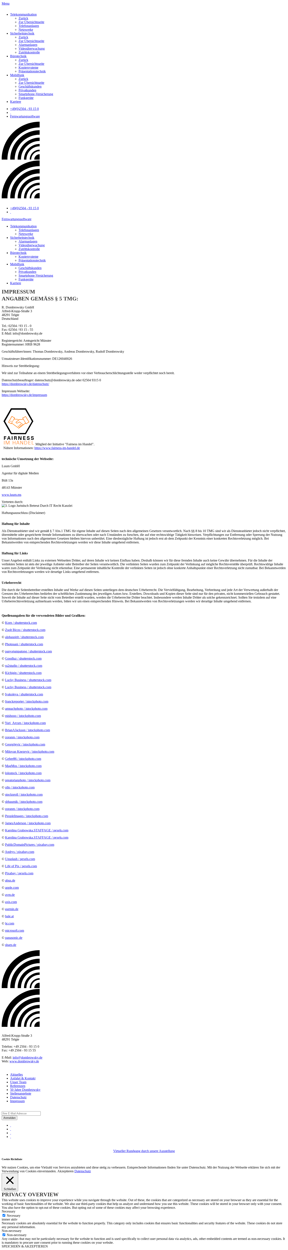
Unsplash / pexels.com (20, 859)
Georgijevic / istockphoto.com (25, 744)
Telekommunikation (23, 14)
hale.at (9, 916)
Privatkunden (27, 90)
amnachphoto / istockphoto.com (26, 708)
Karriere (15, 101)
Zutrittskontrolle (29, 52)
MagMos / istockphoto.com (23, 766)
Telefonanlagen (29, 26)
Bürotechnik (18, 56)
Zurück (23, 18)
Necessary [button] (8, 1211)
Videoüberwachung (32, 48)
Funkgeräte (26, 98)
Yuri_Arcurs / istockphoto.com (25, 723)
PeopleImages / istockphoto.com (26, 816)
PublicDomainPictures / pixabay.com (29, 844)
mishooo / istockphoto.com (23, 716)
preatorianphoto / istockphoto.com (27, 780)
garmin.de (11, 909)
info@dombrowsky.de (27, 1057)
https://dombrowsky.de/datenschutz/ (25, 384)
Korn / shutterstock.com (21, 622)
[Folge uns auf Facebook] (10, 1125)
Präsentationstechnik (32, 71)
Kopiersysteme (28, 67)
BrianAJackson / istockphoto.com (27, 730)
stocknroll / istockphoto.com (24, 794)
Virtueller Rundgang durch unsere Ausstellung (144, 1151)
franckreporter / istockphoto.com (26, 701)
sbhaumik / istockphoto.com (23, 801)
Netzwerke (26, 29)
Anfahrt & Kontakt (22, 1078)
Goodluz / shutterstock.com (23, 658)
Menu (5, 3)
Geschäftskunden (30, 86)
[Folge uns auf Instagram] (10, 1129)
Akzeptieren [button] (65, 1171)
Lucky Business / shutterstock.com (28, 680)
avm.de (10, 894)
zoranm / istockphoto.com (22, 737)
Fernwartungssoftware (25, 116)
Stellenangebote (20, 1093)
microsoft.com (14, 930)
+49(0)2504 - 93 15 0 (24, 109)
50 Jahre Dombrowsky (25, 1089)
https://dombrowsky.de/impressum (24, 395)
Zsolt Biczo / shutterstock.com (25, 630)
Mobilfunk (17, 75)
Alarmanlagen (28, 45)
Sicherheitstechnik (22, 33)
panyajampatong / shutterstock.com (28, 651)
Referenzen (17, 1086)
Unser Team (18, 1082)
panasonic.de (13, 937)
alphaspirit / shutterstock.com (24, 637)
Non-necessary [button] (12, 1231)
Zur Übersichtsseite (31, 22)
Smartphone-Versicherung (36, 94)
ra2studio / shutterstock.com (23, 665)
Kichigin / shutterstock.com (23, 673)
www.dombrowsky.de (24, 1061)
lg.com (9, 923)
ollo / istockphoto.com (20, 787)
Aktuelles (16, 1074)
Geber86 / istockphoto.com (23, 758)
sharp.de (10, 945)
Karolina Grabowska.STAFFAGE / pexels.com (36, 830)
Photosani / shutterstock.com (24, 644)
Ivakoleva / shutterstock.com (24, 694)
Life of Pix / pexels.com (21, 866)
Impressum (17, 1101)
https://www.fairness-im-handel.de (57, 448)
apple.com (12, 887)
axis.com (11, 902)
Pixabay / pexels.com (19, 873)
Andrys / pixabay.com (19, 852)
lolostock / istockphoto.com (23, 773)
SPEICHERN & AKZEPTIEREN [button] (25, 1246)
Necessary (13, 1215)
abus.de (10, 880)
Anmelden (9, 1117)
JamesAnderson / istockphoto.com (28, 823)
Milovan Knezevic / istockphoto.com (29, 751)
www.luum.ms (11, 494)
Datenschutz (18, 1097)
